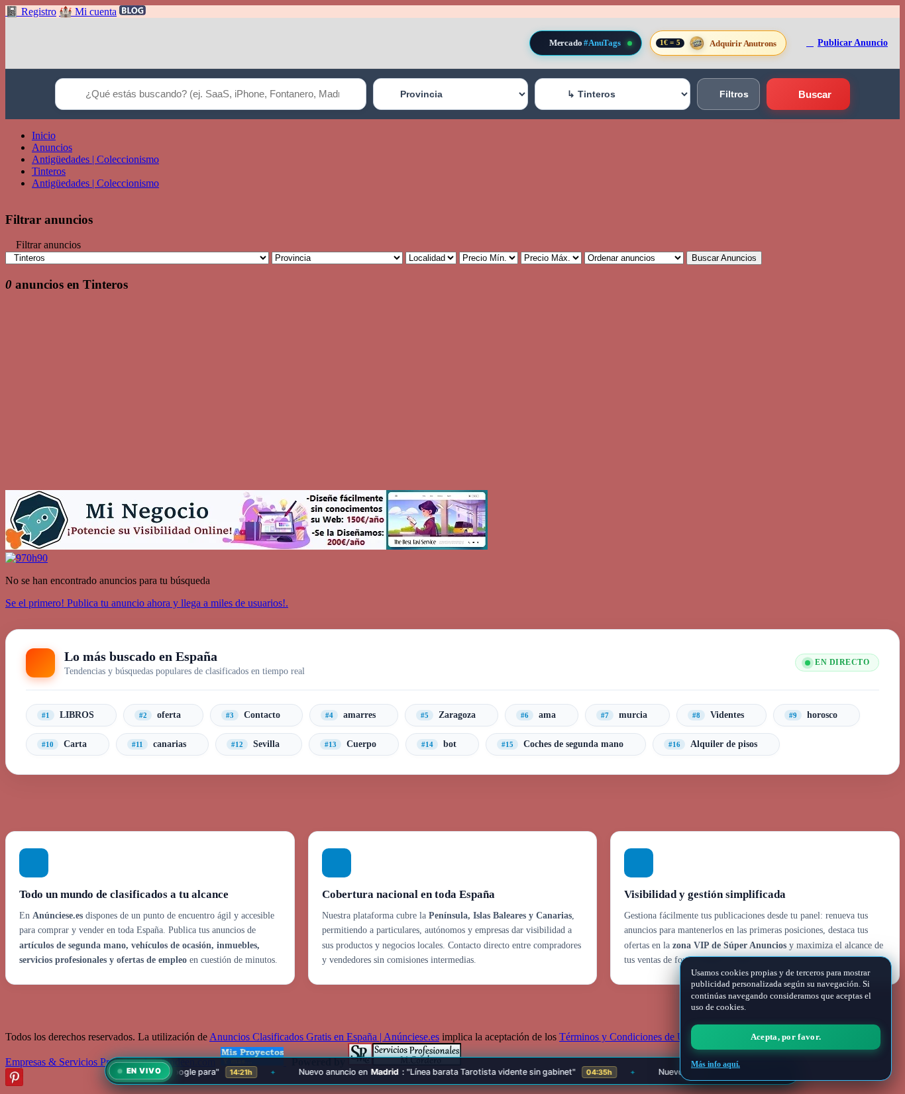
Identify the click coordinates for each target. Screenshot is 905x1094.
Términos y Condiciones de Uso (626, 1036)
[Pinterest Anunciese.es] (14, 1082)
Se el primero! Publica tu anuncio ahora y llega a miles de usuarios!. (146, 603)
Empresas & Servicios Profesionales (80, 1062)
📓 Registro (30, 11)
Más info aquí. (715, 1064)
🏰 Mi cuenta (88, 11)
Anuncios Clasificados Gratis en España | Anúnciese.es (324, 1036)
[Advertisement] (402, 397)
